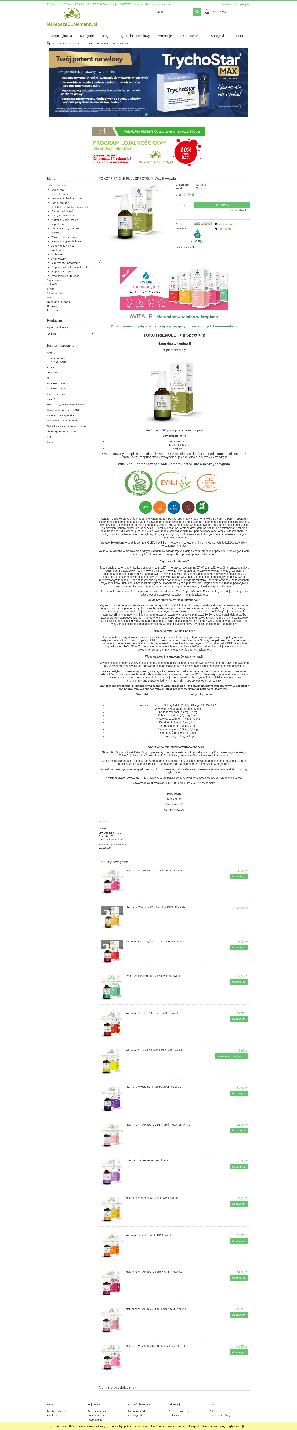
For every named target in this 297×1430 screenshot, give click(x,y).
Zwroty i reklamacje (57, 1411)
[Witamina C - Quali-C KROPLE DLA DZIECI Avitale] (112, 1061)
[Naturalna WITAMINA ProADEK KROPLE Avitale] (112, 1099)
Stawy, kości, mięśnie (63, 215)
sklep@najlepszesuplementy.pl (155, 4)
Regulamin (52, 1415)
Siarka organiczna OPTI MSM (61, 431)
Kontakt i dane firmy (219, 1415)
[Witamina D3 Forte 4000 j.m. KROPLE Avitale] (112, 1024)
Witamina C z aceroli (57, 383)
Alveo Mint (59, 358)
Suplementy (54, 280)
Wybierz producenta (57, 327)
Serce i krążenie (60, 202)
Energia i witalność (62, 211)
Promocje (52, 310)
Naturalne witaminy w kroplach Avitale (66, 425)
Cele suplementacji (58, 185)
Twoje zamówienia (97, 1411)
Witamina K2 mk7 (56, 388)
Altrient (51, 367)
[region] (148, 82)
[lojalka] (148, 147)
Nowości (52, 306)
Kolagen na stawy (56, 393)
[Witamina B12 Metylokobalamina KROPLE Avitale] (112, 951)
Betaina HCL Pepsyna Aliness (61, 415)
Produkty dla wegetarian (65, 275)
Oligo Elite (52, 372)
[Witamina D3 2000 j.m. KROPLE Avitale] (112, 1246)
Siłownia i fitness (56, 293)
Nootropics (57, 250)
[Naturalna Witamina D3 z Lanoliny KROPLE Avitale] (112, 917)
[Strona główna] (72, 17)
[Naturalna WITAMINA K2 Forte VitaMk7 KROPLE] (112, 1283)
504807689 (125, 4)
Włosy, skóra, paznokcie (64, 237)
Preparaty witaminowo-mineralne (70, 267)
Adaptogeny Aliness (62, 245)
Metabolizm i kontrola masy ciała (70, 207)
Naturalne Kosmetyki (59, 301)
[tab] (142, 114)
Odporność (57, 189)
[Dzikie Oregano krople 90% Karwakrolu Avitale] (112, 987)
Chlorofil (52, 284)
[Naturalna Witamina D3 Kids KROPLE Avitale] (112, 1209)
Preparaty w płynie (62, 271)
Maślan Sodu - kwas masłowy (62, 420)
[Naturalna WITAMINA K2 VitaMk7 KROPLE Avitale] (112, 881)
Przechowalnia (95, 1419)
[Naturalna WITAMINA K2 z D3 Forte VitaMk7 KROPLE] (112, 1320)
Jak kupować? (176, 1415)
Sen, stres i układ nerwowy (66, 198)
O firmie (213, 1411)
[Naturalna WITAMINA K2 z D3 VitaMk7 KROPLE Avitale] (112, 1135)
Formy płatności (136, 1411)
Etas (49, 377)
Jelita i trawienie (60, 194)
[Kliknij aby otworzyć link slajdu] (148, 82)
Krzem (50, 288)
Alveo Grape (60, 361)
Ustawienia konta (96, 1415)
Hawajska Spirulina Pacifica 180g (63, 409)
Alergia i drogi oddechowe (66, 241)
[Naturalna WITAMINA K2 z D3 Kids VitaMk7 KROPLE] (112, 1357)
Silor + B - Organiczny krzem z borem (65, 404)
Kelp (49, 436)
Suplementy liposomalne (65, 263)
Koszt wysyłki (135, 1415)
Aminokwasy (58, 258)
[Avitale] (197, 235)
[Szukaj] (197, 12)
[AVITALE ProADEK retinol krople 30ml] (112, 1172)
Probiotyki (57, 254)
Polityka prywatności (179, 1411)
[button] (225, 224)
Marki (50, 297)
